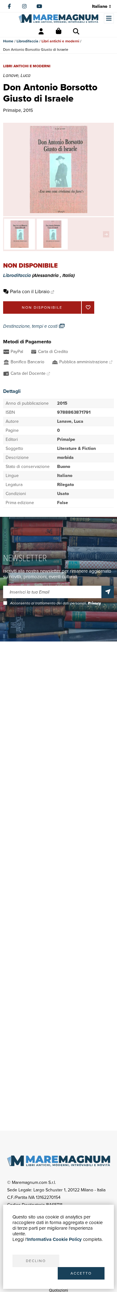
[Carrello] (58, 31)
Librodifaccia (27, 41)
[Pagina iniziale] (58, 18)
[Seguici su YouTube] (39, 6)
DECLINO (36, 1261)
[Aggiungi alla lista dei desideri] (88, 307)
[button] (107, 234)
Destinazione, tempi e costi (31, 326)
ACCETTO (81, 1273)
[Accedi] (41, 31)
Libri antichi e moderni (60, 41)
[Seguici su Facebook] (9, 6)
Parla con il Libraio (30, 291)
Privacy (94, 603)
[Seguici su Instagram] (24, 6)
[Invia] (107, 592)
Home (8, 41)
